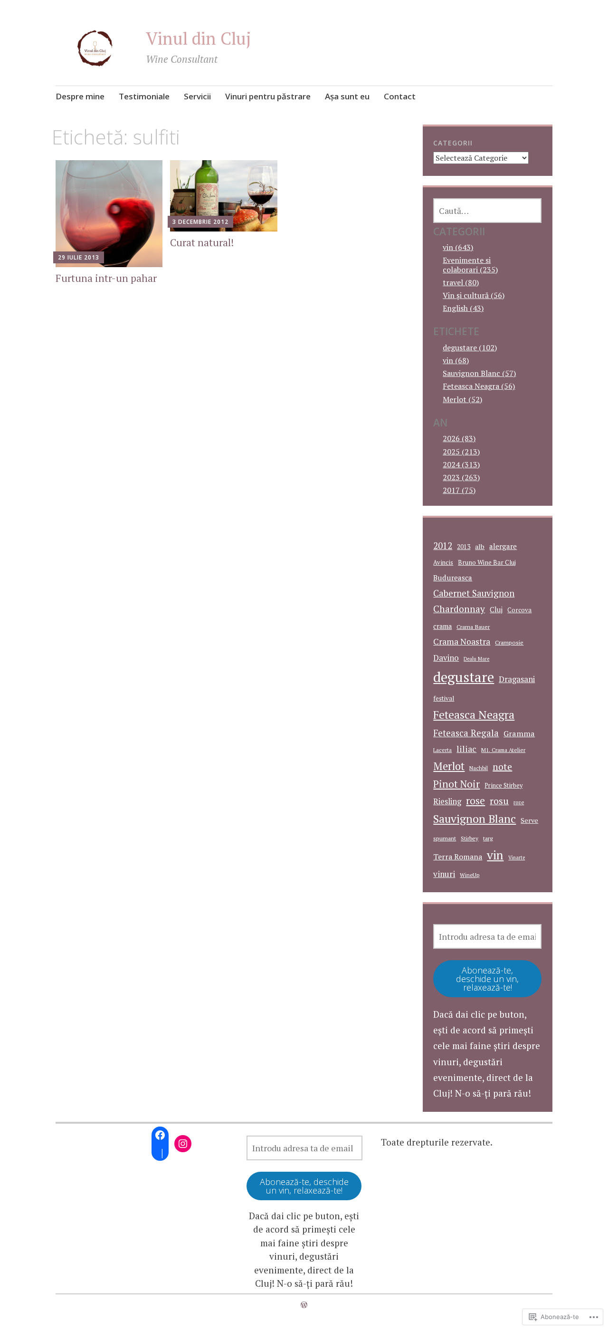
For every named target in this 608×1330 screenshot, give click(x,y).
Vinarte (516, 857)
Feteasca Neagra (473, 714)
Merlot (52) (462, 399)
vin (495, 855)
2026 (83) (459, 438)
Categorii (453, 142)
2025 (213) (461, 451)
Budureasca (452, 577)
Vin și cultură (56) (473, 295)
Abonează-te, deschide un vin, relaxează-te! (487, 978)
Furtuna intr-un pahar (106, 278)
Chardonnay (459, 609)
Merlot (449, 766)
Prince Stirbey (503, 785)
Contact (400, 96)
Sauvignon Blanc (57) (479, 373)
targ (488, 838)
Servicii (197, 96)
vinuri (444, 873)
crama (442, 626)
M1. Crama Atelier (503, 749)
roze (518, 802)
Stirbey (469, 838)
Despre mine (80, 96)
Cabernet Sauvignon (473, 593)
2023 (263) (461, 477)
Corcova (519, 610)
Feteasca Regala (466, 733)
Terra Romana (457, 856)
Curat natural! (202, 242)
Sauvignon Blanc (474, 818)
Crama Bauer (473, 627)
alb (479, 546)
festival (443, 698)
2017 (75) (459, 490)
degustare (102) (470, 347)
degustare (463, 677)
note (502, 766)
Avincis (443, 563)
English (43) (463, 308)
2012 (442, 545)
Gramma (519, 733)
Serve (529, 820)
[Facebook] (160, 1135)
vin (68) (456, 360)
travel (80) (461, 282)
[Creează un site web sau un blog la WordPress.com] (304, 1305)
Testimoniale (144, 96)
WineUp (469, 874)
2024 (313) (461, 464)
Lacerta (442, 749)
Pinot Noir (456, 783)
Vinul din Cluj (198, 38)
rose (475, 800)
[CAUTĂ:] (487, 210)
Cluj (496, 609)
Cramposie (509, 642)
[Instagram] (182, 1143)
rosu (499, 800)
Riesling (447, 801)
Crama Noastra (461, 641)
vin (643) (458, 247)
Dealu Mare (476, 658)
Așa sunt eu (347, 96)
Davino (446, 657)
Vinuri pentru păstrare (268, 96)
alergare (503, 546)
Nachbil (478, 767)
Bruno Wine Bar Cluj (487, 562)
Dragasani (517, 679)
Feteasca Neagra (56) (479, 386)
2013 (463, 546)
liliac (466, 748)
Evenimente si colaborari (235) (470, 264)
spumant (444, 838)
